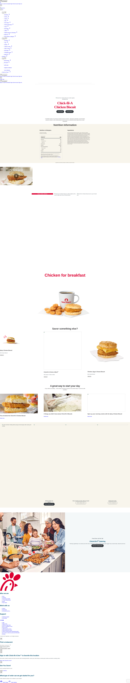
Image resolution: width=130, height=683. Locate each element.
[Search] (1, 5)
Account (16, 3)
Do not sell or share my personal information (11, 632)
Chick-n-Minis (51, 372)
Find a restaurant (112, 502)
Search (9, 648)
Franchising (4, 609)
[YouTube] (3, 620)
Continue (5, 670)
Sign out (20, 3)
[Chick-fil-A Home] (2, 8)
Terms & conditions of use (7, 626)
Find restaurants (4, 1)
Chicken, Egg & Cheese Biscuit (96, 371)
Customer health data (6, 625)
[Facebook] (2, 620)
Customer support (5, 616)
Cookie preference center (7, 630)
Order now (2, 79)
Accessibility (4, 618)
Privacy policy (4, 627)
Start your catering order (97, 545)
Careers (3, 608)
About (3, 596)
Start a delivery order (49, 504)
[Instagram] (0, 620)
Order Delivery (14, 682)
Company (4, 597)
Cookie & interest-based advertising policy (10, 631)
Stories (3, 601)
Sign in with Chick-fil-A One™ (6, 660)
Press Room (4, 602)
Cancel (1, 670)
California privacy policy (6, 628)
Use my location (4, 648)
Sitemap (3, 634)
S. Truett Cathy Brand (6, 600)
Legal (3, 622)
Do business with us (6, 611)
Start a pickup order (81, 502)
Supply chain (4, 623)
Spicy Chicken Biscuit (6, 350)
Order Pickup (5, 682)
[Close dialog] (1, 639)
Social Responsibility (6, 598)
